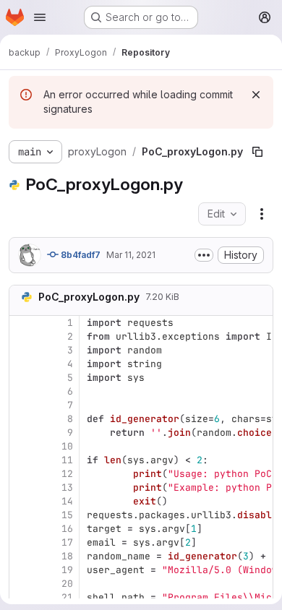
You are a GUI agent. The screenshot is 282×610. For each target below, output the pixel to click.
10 (67, 446)
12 (67, 474)
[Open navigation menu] (39, 17)
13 (67, 487)
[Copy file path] (257, 151)
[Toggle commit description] (204, 255)
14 (67, 501)
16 (67, 529)
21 (67, 597)
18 (67, 556)
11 (67, 460)
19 (67, 570)
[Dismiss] (256, 94)
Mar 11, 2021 (130, 254)
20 (67, 583)
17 (67, 542)
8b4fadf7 (80, 254)
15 (67, 515)
